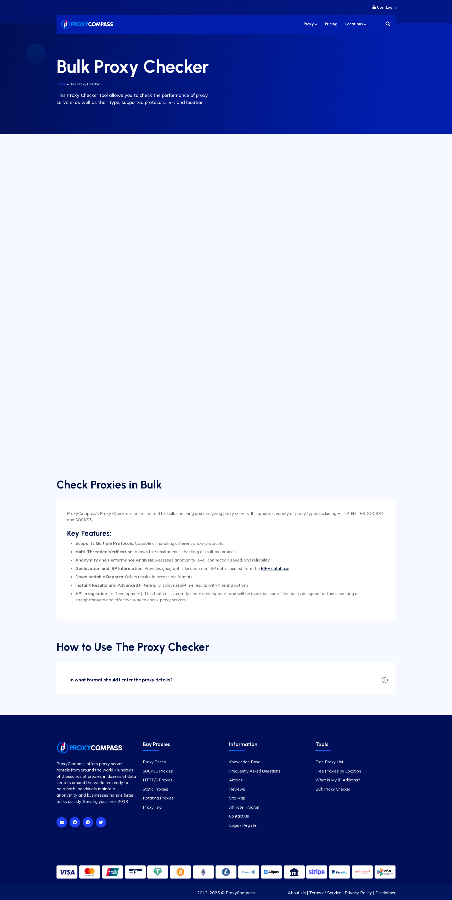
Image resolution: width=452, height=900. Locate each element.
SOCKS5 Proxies (158, 771)
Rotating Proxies (158, 798)
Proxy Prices (154, 761)
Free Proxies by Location (338, 771)
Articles (236, 779)
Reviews (237, 789)
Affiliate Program (245, 807)
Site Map (237, 798)
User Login (386, 7)
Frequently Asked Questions (254, 771)
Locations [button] (354, 24)
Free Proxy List (329, 761)
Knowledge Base (245, 761)
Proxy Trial (152, 807)
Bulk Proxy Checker (332, 789)
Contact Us (239, 816)
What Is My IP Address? (337, 779)
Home (61, 84)
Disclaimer (385, 892)
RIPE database (275, 568)
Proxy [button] (309, 24)
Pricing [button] (331, 24)
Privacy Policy (358, 892)
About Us (297, 892)
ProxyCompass (240, 892)
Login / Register (243, 825)
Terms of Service (325, 892)
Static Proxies (155, 789)
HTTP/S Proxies (158, 779)
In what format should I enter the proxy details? (121, 680)
